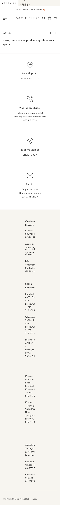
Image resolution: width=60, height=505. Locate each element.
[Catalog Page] (49, 18)
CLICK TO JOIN (30, 154)
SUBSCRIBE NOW (30, 196)
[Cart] (55, 18)
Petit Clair (14, 499)
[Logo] (27, 18)
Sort (10, 33)
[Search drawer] (43, 18)
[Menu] (5, 18)
